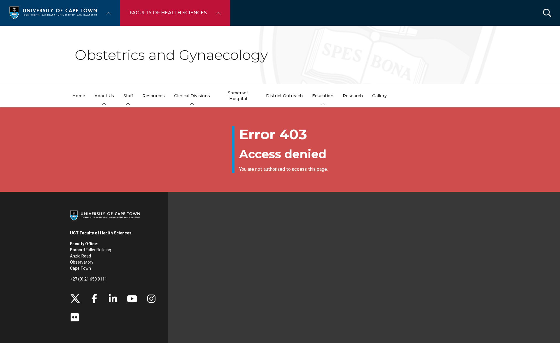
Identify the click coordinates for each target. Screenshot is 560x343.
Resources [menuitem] (153, 95)
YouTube (132, 299)
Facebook (94, 299)
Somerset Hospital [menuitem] (238, 95)
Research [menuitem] (353, 95)
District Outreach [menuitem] (284, 95)
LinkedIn (113, 299)
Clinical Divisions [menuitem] (192, 95)
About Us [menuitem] (104, 95)
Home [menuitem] (78, 95)
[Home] (53, 12)
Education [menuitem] (322, 95)
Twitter (75, 299)
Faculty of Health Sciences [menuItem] (168, 12)
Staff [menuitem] (128, 95)
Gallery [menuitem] (379, 95)
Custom (151, 299)
